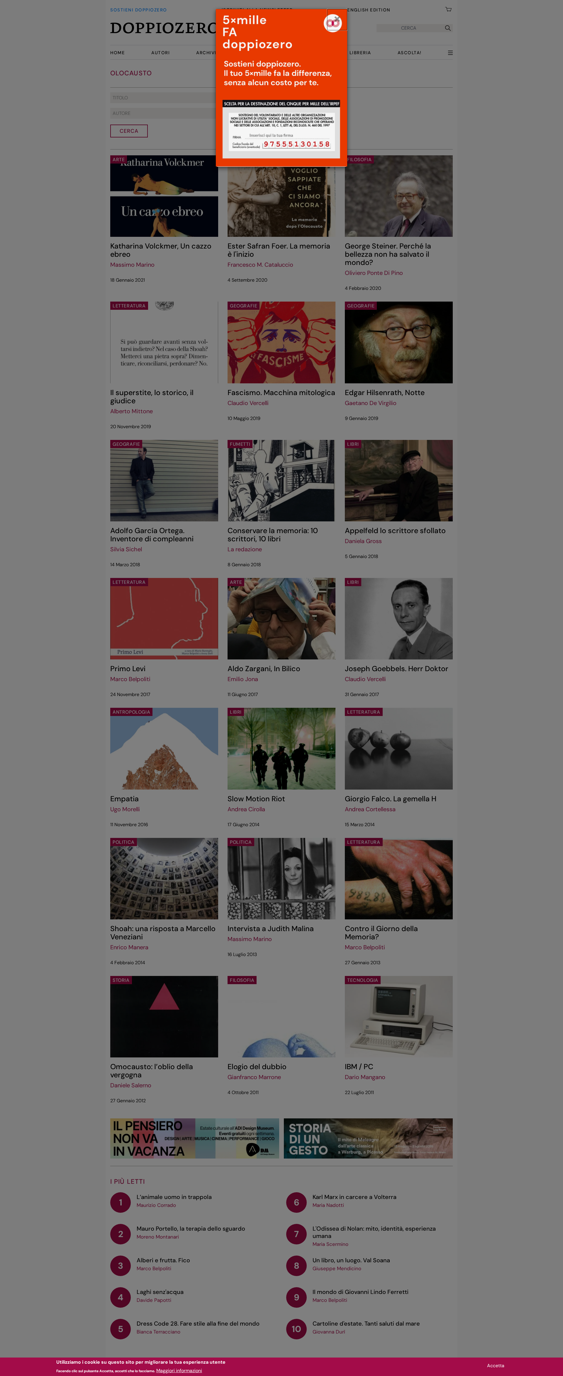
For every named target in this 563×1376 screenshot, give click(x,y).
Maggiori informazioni (179, 1370)
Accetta (495, 1366)
